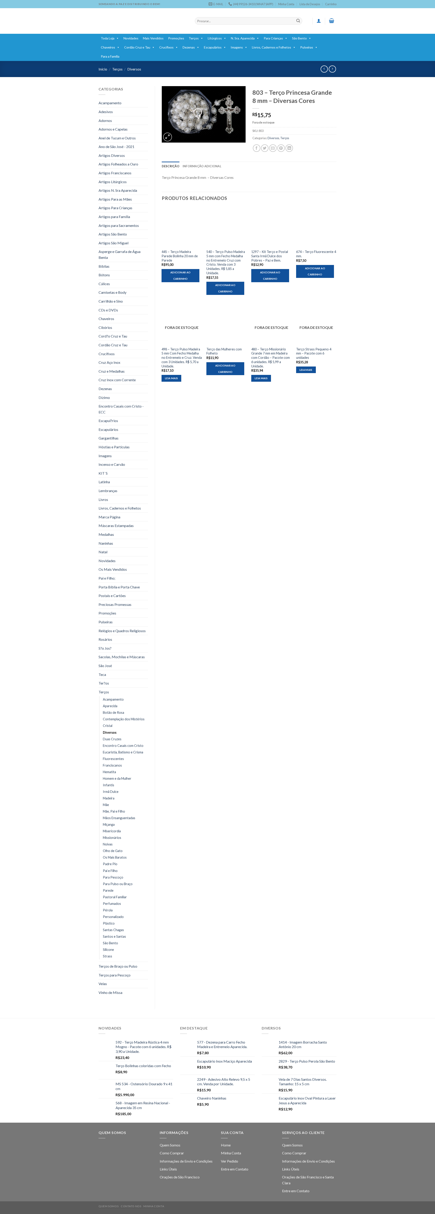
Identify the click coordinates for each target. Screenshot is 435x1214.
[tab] (170, 166)
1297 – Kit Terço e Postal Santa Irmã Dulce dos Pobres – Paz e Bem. (269, 256)
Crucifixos (166, 47)
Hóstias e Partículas (114, 447)
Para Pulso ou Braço (118, 884)
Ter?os (104, 683)
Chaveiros (108, 47)
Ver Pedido (229, 1161)
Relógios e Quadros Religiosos (122, 631)
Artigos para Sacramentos (119, 225)
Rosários (105, 639)
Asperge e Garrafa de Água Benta (119, 254)
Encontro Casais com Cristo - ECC (121, 409)
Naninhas (106, 543)
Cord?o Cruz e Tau (113, 336)
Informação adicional (202, 166)
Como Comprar (172, 1153)
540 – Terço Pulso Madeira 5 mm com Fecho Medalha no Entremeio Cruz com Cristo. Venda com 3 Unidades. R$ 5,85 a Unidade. (225, 262)
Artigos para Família (114, 216)
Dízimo (104, 397)
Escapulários (213, 47)
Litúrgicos (215, 38)
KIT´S (103, 473)
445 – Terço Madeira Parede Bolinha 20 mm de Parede (180, 256)
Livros (103, 499)
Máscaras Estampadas (116, 525)
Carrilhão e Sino (111, 301)
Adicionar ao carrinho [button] (180, 275)
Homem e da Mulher (117, 778)
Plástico (109, 923)
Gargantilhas (108, 438)
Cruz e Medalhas (112, 371)
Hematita (109, 772)
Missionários (112, 838)
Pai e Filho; (107, 578)
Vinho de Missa (110, 992)
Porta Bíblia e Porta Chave (119, 587)
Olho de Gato (113, 851)
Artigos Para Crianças (115, 208)
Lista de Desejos (310, 4)
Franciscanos (112, 765)
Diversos (134, 69)
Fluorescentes (113, 759)
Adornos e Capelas (113, 129)
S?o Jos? (105, 648)
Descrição (170, 166)
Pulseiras (306, 47)
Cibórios (105, 327)
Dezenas (189, 47)
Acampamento (110, 103)
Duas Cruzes (112, 739)
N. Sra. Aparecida (243, 38)
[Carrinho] (331, 20)
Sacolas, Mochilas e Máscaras (122, 657)
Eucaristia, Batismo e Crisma (123, 752)
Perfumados (112, 904)
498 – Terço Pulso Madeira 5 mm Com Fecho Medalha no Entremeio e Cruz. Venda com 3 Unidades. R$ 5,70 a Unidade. (182, 357)
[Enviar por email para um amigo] (273, 148)
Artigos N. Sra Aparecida (118, 190)
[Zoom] (167, 137)
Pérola (108, 910)
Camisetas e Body (112, 292)
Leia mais (171, 378)
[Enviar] (298, 21)
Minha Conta (286, 4)
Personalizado (113, 917)
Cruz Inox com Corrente (117, 380)
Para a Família (110, 56)
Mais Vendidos (153, 38)
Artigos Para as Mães (115, 199)
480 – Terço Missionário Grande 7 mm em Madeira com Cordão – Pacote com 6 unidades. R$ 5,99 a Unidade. (270, 357)
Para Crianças (273, 38)
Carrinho (330, 4)
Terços (194, 38)
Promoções (176, 38)
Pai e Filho (110, 871)
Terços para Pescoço (114, 975)
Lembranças (108, 490)
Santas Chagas (113, 930)
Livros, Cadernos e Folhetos (271, 47)
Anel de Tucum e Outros (117, 138)
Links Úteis (168, 1169)
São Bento (299, 38)
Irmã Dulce (110, 792)
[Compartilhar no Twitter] (264, 148)
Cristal (107, 726)
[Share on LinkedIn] (289, 148)
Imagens (237, 47)
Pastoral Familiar (115, 897)
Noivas (108, 844)
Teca (102, 674)
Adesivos (106, 111)
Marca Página (109, 517)
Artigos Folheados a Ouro (118, 164)
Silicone (108, 950)
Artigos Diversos (112, 155)
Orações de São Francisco (180, 1177)
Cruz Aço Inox (109, 362)
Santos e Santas (114, 936)
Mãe (106, 805)
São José (105, 665)
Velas (103, 983)
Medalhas (106, 534)
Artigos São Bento (113, 234)
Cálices (104, 284)
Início (103, 69)
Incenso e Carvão (112, 464)
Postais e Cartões (112, 595)
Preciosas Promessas (115, 604)
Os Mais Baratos (115, 857)
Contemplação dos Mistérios (124, 719)
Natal (103, 552)
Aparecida (110, 706)
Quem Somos (170, 1145)
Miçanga (109, 824)
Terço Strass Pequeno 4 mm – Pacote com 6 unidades (313, 353)
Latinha (104, 482)
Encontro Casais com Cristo (123, 746)
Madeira (108, 798)
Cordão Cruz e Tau (137, 47)
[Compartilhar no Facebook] (256, 148)
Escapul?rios (108, 420)
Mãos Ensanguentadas (119, 818)
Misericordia (112, 831)
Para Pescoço (113, 877)
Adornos (105, 120)
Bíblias (104, 266)
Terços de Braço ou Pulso (118, 966)
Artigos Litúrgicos (113, 182)
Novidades (130, 38)
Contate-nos (131, 1206)
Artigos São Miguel (113, 243)
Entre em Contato (234, 1169)
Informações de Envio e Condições (186, 1161)
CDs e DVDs (108, 310)
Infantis (108, 785)
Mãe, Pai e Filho (114, 811)
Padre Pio (110, 864)
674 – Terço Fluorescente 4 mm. (316, 254)
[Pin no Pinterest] (281, 148)
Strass (107, 956)
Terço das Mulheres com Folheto (224, 351)
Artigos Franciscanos (115, 173)
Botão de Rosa (113, 712)
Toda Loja (107, 38)
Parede (108, 890)
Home (226, 1145)
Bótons (104, 275)
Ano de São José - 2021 (116, 146)
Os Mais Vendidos (113, 569)
